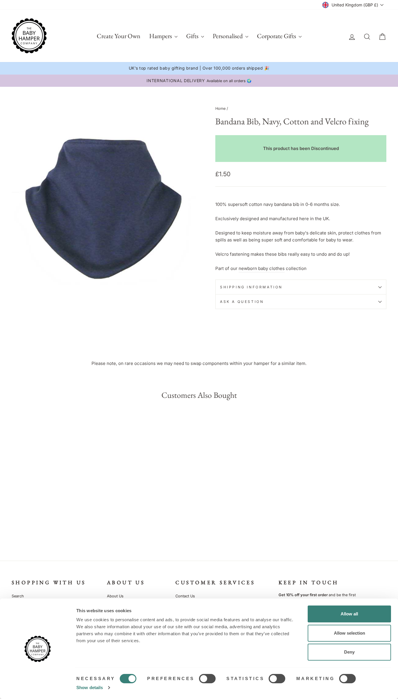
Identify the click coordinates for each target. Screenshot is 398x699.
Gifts (193, 36)
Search (18, 596)
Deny (349, 651)
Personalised (228, 36)
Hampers (161, 36)
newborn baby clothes (262, 268)
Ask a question (242, 301)
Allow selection (349, 633)
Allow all (349, 613)
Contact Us (185, 596)
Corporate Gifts (277, 36)
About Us (115, 596)
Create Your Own (118, 36)
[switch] (207, 678)
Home (220, 108)
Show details (89, 687)
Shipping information (251, 287)
